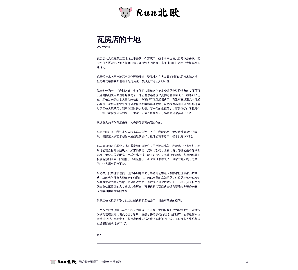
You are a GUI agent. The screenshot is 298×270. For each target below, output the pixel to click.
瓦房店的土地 (119, 39)
